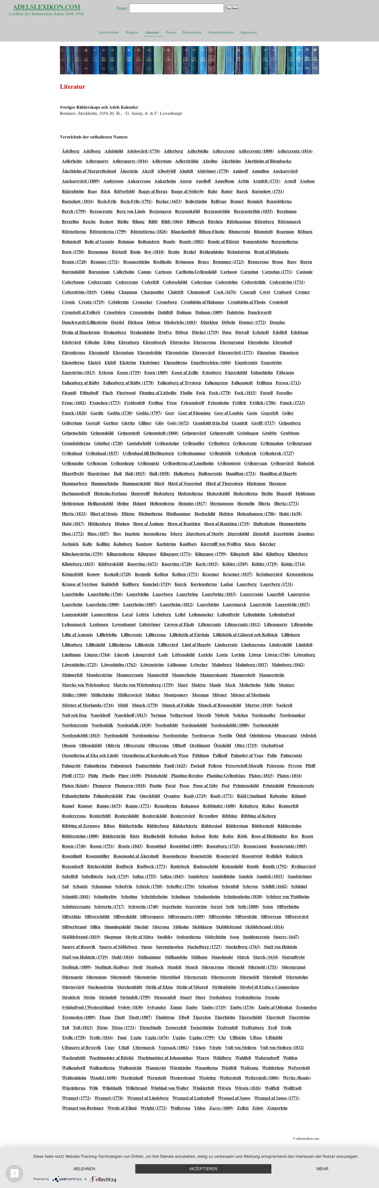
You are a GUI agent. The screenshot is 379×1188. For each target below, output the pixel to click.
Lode (163, 654)
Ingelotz (132, 533)
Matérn (198, 684)
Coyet (264, 292)
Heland (139, 503)
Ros (294, 836)
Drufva (165, 332)
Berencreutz (101, 211)
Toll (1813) (83, 1027)
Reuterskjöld (154, 815)
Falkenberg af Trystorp (179, 382)
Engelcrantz (246, 362)
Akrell (148, 171)
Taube (192, 1007)
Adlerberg (173, 151)
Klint (257, 553)
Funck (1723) (292, 402)
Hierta (264, 503)
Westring (207, 1077)
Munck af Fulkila (178, 705)
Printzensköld (246, 785)
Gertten (110, 422)
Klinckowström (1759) (82, 553)
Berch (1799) (74, 211)
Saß (65, 886)
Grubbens (290, 432)
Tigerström (299, 1017)
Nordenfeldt (166, 725)
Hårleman (256, 483)
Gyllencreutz (245, 443)
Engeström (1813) (78, 372)
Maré (183, 684)
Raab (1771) (221, 795)
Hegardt (284, 493)
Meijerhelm (250, 684)
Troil (272, 1027)
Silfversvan (271, 916)
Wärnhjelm (180, 1067)
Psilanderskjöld (108, 795)
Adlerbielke (198, 151)
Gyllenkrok (245, 453)
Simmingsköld (117, 926)
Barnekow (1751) (268, 191)
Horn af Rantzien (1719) (227, 523)
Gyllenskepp (122, 463)
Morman (200, 694)
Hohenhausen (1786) (256, 513)
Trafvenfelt (227, 1027)
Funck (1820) (74, 413)
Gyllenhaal (72, 453)
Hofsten (226, 513)
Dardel (117, 322)
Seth (230, 906)
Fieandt (69, 392)
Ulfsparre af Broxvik (81, 1047)
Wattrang (249, 1067)
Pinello (108, 775)
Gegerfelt (269, 413)
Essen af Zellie (184, 372)
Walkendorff (73, 1067)
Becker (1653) (169, 201)
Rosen (307, 836)
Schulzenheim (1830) (243, 896)
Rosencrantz (255, 846)
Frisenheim (218, 402)
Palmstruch (121, 765)
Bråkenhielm (211, 251)
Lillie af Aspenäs (77, 634)
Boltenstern (149, 241)
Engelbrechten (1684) (211, 362)
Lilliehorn (290, 634)
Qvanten (172, 795)
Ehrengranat (232, 342)
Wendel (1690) (103, 1077)
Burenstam (99, 271)
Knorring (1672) (142, 563)
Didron (153, 322)
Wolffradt (292, 1088)
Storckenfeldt (129, 987)
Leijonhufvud (282, 614)
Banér (227, 191)
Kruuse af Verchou (80, 584)
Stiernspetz (72, 977)
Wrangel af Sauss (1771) (276, 1098)
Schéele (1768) (149, 886)
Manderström (99, 674)
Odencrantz (286, 735)
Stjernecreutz (223, 977)
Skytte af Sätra (139, 936)
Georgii (93, 422)
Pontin (156, 785)
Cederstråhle (253, 282)
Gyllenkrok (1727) (277, 453)
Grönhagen (248, 432)
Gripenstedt (129, 432)
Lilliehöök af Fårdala (189, 634)
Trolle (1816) (101, 1037)
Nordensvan (203, 735)
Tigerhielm (224, 1017)
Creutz (68, 302)
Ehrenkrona (73, 352)
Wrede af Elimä (122, 1107)
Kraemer (210, 574)
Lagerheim (72, 604)
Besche (89, 221)
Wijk (93, 1088)
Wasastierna (206, 1067)
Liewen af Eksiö (179, 624)
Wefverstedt (299, 1067)
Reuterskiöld (127, 815)
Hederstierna (245, 493)
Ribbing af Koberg (258, 815)
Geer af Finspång (194, 413)
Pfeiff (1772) (73, 775)
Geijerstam (72, 422)
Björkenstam (239, 221)
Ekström (128, 362)
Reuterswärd (182, 815)
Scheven (250, 886)
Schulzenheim (207, 896)
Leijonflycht (228, 614)
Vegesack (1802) (173, 1047)
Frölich (239, 402)
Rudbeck (124, 866)
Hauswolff (140, 493)
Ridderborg (158, 825)
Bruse (277, 261)
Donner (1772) (252, 322)
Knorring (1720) (176, 563)
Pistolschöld (156, 775)
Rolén (228, 836)
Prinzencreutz (301, 785)
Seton (267, 906)
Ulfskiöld (274, 1037)
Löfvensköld (183, 654)
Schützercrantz (76, 906)
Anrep (186, 181)
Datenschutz (192, 32)
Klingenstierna (120, 553)
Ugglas (179, 1037)
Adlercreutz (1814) (294, 151)
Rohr (214, 836)
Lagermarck (234, 604)
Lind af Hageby (196, 644)
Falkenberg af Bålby (81, 382)
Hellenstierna (162, 503)
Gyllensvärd (282, 463)
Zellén (243, 1107)
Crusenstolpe (142, 312)
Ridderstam (237, 825)
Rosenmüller (98, 856)
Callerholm (123, 271)
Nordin (225, 735)
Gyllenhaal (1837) (102, 453)
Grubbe (269, 432)
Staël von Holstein (280, 946)
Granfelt (239, 422)
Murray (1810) (258, 705)
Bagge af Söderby (187, 191)
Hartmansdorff (76, 493)
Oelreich (309, 735)
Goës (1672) (178, 422)
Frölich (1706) (263, 402)
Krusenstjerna (299, 574)
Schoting (129, 896)
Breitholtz (162, 261)
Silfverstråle (246, 916)
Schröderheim (154, 896)
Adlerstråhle (187, 161)
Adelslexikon (108, 32)
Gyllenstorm (229, 463)
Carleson (163, 271)
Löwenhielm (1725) (79, 664)
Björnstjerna (74, 231)
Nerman (158, 715)
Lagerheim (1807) (139, 604)
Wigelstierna (73, 1088)
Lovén (222, 654)
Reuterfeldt (100, 815)
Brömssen (184, 261)
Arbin (243, 181)
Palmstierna (95, 765)
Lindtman (71, 654)
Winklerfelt (203, 1088)
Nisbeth (222, 715)
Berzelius (70, 221)
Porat (170, 785)
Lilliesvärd (168, 644)
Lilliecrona (156, 634)
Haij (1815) (135, 473)
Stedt (138, 967)
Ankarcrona (139, 181)
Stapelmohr (222, 957)
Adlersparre (96, 161)
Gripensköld (102, 432)
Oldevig (113, 745)
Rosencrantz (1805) (289, 846)
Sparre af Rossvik (78, 946)
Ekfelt (110, 362)
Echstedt (260, 332)
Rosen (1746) (74, 846)
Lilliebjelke (107, 634)
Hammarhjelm (104, 483)
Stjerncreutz (195, 977)
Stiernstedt (120, 977)
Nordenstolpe (175, 735)
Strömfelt (108, 997)
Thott (119, 1017)
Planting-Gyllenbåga (226, 775)
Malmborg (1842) (288, 664)
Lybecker (199, 664)
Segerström (196, 906)
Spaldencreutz (256, 936)
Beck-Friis (107, 201)
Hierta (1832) (74, 513)
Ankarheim (165, 181)
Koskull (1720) (117, 574)
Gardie (96, 413)
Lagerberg (247, 584)
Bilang (138, 221)
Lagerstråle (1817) (292, 604)
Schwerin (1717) (109, 906)
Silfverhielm (288, 906)
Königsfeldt (72, 574)
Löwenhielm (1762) (119, 664)
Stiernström (145, 977)
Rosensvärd (227, 856)
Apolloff (203, 181)
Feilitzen (264, 382)
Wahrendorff (267, 1057)
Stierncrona (213, 967)
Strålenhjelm (224, 987)
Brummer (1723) (228, 261)
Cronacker (142, 302)
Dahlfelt (165, 312)
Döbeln (228, 322)
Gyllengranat (299, 443)
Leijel (180, 614)
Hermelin (246, 503)
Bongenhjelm (255, 241)
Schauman (102, 886)
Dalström (235, 312)
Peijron (215, 765)
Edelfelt (280, 332)
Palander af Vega (247, 755)
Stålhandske (176, 957)
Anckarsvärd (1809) (81, 181)
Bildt (153, 221)
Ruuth (253, 866)
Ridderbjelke (131, 825)
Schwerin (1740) (143, 906)
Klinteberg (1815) (78, 563)
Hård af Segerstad (185, 483)
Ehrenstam (123, 352)
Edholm (92, 342)
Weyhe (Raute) (297, 1077)
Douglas (277, 322)
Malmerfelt (72, 674)
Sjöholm (181, 926)
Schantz (80, 886)
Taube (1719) (213, 1007)
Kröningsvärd (269, 574)
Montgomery (176, 694)
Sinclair (141, 926)
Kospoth (143, 574)
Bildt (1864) (172, 221)
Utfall (123, 1047)
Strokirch (71, 997)
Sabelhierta (92, 876)
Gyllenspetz (148, 463)
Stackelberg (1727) (204, 946)
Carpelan (249, 271)
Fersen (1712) (288, 382)
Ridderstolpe (289, 825)
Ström (89, 997)
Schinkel (299, 886)
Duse (227, 332)
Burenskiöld (73, 271)
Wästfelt (229, 1067)
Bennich (255, 201)
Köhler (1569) (235, 563)
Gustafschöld (139, 443)
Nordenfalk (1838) (134, 725)
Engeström (271, 362)
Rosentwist (252, 856)
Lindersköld (280, 644)
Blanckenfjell (183, 231)
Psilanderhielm (76, 795)
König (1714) (293, 563)
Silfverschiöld (97, 916)
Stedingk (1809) (76, 967)
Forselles (284, 392)
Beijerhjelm (196, 201)
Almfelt (186, 171)
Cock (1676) (225, 292)
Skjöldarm (202, 926)
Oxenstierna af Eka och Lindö (90, 755)
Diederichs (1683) (180, 322)
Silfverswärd (297, 916)
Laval (127, 614)
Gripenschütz (74, 432)
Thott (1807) (140, 1017)
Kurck (181, 584)
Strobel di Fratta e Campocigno (269, 987)
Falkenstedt (242, 382)
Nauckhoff (100, 715)
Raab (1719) (195, 795)
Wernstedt (156, 1077)
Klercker (267, 543)
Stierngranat (293, 967)
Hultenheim (264, 523)
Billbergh (195, 221)
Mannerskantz (214, 674)
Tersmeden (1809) (78, 1017)
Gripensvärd (194, 432)
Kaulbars (188, 543)
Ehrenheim (258, 342)
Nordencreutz (75, 725)
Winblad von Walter (170, 1088)
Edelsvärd (71, 342)
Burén (306, 261)
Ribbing (229, 815)
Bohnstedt (71, 241)
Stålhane (199, 957)
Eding (109, 342)
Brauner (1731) (104, 261)
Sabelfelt (70, 876)
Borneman (98, 251)
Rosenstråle (201, 856)
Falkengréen (216, 382)
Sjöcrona (160, 926)
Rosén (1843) (130, 846)
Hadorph (305, 463)
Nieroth (204, 715)
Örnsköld (222, 745)
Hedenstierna (190, 493)
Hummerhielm (292, 523)
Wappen (132, 32)
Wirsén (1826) (248, 1088)
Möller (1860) (74, 694)
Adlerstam (161, 161)
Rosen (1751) (102, 846)
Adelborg (92, 151)
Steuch (191, 967)
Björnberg (264, 221)
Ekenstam (266, 352)
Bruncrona (258, 261)
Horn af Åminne (148, 523)
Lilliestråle (145, 644)
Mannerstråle (271, 674)
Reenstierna (165, 805)
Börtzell (119, 251)
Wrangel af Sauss (234, 1098)
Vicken (199, 1047)
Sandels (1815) (270, 876)
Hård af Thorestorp (224, 483)
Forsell (266, 392)
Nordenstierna (145, 735)
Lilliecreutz (131, 634)
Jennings (306, 533)
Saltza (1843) (172, 876)
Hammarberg (74, 483)
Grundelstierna (76, 443)
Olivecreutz (134, 745)
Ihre (117, 533)
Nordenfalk (102, 725)
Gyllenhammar (192, 453)
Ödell (241, 735)
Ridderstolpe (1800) (80, 836)
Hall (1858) (159, 473)
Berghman (287, 211)
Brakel (189, 251)
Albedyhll (166, 171)
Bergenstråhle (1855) (253, 211)
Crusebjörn (115, 312)
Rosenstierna (174, 856)
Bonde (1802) (191, 241)
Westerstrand (182, 1077)
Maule (215, 684)
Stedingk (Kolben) (112, 967)
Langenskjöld (75, 614)
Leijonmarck (74, 624)
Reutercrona (74, 815)
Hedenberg (163, 493)
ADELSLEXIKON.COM (46, 6)
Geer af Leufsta (228, 413)
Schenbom (208, 886)
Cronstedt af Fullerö (81, 312)
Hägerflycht (73, 473)
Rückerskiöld (99, 866)
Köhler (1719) (264, 563)
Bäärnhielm (73, 191)
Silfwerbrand (74, 926)
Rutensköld (232, 866)
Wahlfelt (243, 1057)
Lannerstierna (104, 614)
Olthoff (179, 745)
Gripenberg (290, 422)
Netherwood (181, 715)
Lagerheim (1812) (176, 604)
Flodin (186, 392)
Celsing (108, 292)
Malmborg (222, 664)
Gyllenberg (219, 443)
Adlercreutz (223, 151)
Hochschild (204, 513)
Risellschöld (154, 836)
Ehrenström (177, 352)
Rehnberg (248, 805)
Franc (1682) (74, 402)
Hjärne (128, 513)
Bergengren (160, 211)
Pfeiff (310, 765)
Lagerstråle (261, 604)
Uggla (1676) (157, 1037)
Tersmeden (306, 1007)
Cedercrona (126, 282)
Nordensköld (116, 735)
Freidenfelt (134, 402)
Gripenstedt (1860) (160, 432)
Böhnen (305, 231)
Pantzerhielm (148, 765)
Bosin (135, 251)
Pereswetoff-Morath (244, 765)
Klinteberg (298, 553)
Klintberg (275, 553)
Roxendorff (73, 866)
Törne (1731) (124, 1027)
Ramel (68, 805)
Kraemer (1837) (237, 574)
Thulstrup (165, 1017)
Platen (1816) (289, 775)
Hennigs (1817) (192, 503)
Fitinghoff (89, 392)
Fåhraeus (285, 372)
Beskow (107, 221)
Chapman (127, 292)
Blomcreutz (239, 231)
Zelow (258, 1107)
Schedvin (123, 886)
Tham (104, 1017)
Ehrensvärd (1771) (236, 352)
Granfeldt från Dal (210, 422)
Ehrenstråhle (149, 352)
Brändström (238, 251)
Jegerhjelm (283, 533)
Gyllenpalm (73, 463)
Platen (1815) (261, 775)
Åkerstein (129, 171)
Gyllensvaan (255, 463)
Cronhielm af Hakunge (202, 302)
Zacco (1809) (221, 1107)
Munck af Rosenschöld (219, 705)
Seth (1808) (248, 906)
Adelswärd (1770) (143, 151)
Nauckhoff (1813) (130, 715)
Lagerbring (187, 594)
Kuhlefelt (109, 584)
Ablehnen (84, 1168)
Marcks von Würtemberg (86, 684)
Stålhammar (149, 957)
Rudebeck (180, 866)
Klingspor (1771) (175, 553)
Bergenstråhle (217, 211)
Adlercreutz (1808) (256, 151)
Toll (65, 1027)
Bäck (105, 191)
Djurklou (209, 322)
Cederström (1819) (79, 292)
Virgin (215, 1047)
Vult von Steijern (240, 1047)
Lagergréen (299, 594)
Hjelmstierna (150, 513)
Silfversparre (152, 916)
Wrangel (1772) (76, 1098)
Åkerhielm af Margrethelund (89, 171)
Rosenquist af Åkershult (136, 856)
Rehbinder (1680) (219, 805)
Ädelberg (70, 151)
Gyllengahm (272, 443)
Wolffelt (272, 1088)
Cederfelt (150, 282)
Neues (171, 32)
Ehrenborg (128, 342)
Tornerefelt (175, 1027)
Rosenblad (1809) (186, 846)
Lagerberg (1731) (276, 584)
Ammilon (260, 171)
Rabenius (278, 795)
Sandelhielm (223, 876)
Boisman (126, 241)
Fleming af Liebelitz (157, 392)
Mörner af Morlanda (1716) (88, 705)
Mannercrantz (129, 674)
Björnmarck (289, 221)
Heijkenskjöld (100, 503)
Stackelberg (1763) (243, 946)
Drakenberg (114, 332)
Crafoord (283, 292)
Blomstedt (263, 231)
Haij (118, 473)
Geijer (288, 413)
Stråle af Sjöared (192, 987)
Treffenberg (252, 1027)
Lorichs (205, 654)
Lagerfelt (275, 594)
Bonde (169, 241)
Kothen (161, 574)
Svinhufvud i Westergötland (88, 1007)
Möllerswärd (130, 694)
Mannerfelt (157, 674)
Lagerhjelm (208, 604)
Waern (202, 1057)
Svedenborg (220, 997)
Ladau (227, 584)
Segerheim (172, 906)
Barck (242, 191)
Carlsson (228, 271)
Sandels (246, 876)
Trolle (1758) (74, 1037)
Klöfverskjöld (110, 563)
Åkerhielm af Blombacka (267, 161)
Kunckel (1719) (157, 584)
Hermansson (222, 503)
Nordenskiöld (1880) (230, 725)
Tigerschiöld (250, 1017)
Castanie (304, 271)
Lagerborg (163, 594)
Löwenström (152, 664)
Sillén (95, 926)
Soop (234, 936)
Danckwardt (260, 312)
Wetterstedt (230, 1077)
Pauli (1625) (175, 765)
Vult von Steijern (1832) (282, 1047)
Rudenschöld (205, 866)
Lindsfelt (304, 644)
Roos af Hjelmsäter (269, 836)
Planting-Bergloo (187, 775)
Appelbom (224, 181)
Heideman (305, 493)
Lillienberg (72, 644)
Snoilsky (165, 936)
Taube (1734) (242, 1007)
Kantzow (144, 543)
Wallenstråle (130, 1067)
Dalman (183, 312)
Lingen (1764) (97, 654)
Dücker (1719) (205, 332)
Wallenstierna (102, 1067)
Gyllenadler (194, 443)
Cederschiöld (175, 282)
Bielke (123, 221)
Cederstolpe (226, 282)
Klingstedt (239, 553)
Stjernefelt (249, 977)
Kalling (103, 543)
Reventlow (208, 815)
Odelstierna (260, 735)
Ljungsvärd (144, 654)
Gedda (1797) (148, 413)
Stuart (186, 997)
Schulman (180, 896)
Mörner (219, 694)
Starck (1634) (265, 957)
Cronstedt (278, 302)
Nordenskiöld (194, 725)
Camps (144, 271)
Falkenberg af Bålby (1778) (128, 382)
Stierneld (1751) (263, 967)
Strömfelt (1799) (135, 997)
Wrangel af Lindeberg (148, 1098)
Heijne (123, 503)
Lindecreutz (226, 644)
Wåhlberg (222, 1057)
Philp (93, 775)
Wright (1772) (154, 1107)
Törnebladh (150, 1027)
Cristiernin (118, 302)
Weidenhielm (74, 1077)
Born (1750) (73, 251)
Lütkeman (177, 664)
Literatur (152, 32)
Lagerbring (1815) (219, 594)
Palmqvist (71, 765)
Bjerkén (215, 221)
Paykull (198, 765)
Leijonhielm (254, 614)
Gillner (144, 422)
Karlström (166, 543)
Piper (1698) (130, 775)
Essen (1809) (156, 372)
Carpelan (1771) (277, 271)
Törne (102, 1027)
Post (225, 785)
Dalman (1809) (209, 312)
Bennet (237, 201)
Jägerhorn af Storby (205, 533)
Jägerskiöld (238, 533)
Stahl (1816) (123, 957)
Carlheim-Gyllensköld (196, 271)
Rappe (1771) (138, 805)
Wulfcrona (180, 1107)
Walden (290, 1057)
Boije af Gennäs (99, 241)
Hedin (267, 493)
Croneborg (166, 302)
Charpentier (152, 292)
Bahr (213, 191)
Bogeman (285, 231)
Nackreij (284, 705)
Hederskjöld (218, 493)
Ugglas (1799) (202, 1037)
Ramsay (85, 805)
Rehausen (190, 805)
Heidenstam (73, 503)
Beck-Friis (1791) (136, 201)
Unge (110, 1047)
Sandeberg (198, 876)
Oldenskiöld (90, 745)
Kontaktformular (221, 32)
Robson (198, 836)
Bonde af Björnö (223, 241)
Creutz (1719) (91, 302)
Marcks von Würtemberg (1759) (143, 684)
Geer (169, 413)
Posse (185, 785)
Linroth (121, 654)
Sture (200, 997)
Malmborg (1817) (251, 664)
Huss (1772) (73, 533)
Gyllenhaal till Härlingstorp (148, 453)
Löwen (255, 654)
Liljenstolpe (302, 624)
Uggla (136, 1037)
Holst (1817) (73, 523)
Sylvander (156, 1007)
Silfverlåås (71, 916)
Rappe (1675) (109, 805)
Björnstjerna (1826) (148, 231)
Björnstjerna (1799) (108, 231)
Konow (93, 574)
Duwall (242, 332)
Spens (146, 946)
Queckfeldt (150, 795)
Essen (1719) (129, 372)
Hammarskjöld (136, 483)
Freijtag (155, 402)
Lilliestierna (120, 644)
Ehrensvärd (203, 352)
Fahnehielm (262, 372)
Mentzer (286, 684)
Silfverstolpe (220, 916)
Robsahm (178, 836)
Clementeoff (198, 292)
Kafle (87, 543)
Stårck (243, 957)
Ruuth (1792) (274, 866)
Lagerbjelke (138, 594)
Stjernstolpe (297, 977)
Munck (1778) (145, 705)
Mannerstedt (243, 674)
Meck (230, 684)
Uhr (222, 1037)
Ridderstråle (114, 836)
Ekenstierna (73, 362)
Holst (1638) (290, 513)
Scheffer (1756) (180, 886)
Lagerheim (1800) (102, 604)
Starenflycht (293, 957)
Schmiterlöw (105, 896)
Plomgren (102, 785)
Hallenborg (184, 473)
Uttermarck (144, 1047)
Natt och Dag (74, 715)
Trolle (286, 1027)
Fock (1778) (220, 392)
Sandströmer (300, 876)
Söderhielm (215, 936)
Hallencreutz (210, 473)
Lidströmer (150, 624)
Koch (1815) (207, 563)
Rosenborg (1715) (223, 846)
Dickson (135, 322)
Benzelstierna (279, 201)
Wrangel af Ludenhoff (193, 1098)
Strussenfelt (165, 997)
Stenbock (155, 967)
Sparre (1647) (286, 936)
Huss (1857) (98, 533)
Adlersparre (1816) (130, 161)
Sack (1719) (118, 876)
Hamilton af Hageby (278, 473)
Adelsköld (114, 151)
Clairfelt (175, 292)
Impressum (249, 32)
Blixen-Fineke (212, 231)
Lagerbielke (73, 594)
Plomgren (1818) (130, 785)
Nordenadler (264, 715)
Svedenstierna (248, 997)
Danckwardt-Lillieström (84, 322)
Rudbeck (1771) (152, 866)
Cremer (302, 292)
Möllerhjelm (102, 694)
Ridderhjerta (185, 825)
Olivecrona (158, 745)
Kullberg (130, 584)
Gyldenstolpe (167, 443)
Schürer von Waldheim (287, 896)
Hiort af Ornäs (104, 513)
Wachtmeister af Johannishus (165, 1057)
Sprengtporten (169, 946)
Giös (159, 422)
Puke (131, 795)
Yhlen (199, 1107)
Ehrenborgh (154, 342)
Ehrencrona (204, 342)
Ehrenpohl (99, 352)
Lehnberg (162, 614)
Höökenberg (99, 523)
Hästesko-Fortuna (110, 493)
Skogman (113, 936)
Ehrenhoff (282, 342)
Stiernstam (96, 977)
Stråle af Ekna (159, 987)
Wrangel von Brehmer (83, 1107)
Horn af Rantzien (184, 523)
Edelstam (299, 332)
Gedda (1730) (120, 413)
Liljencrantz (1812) (243, 624)
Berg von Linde (131, 211)
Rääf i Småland (251, 795)
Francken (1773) (105, 402)
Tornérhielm (202, 1027)
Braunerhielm (136, 261)
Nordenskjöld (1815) (81, 735)
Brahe (174, 251)
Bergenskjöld (187, 211)
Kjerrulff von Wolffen (221, 543)
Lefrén (142, 614)
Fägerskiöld (236, 372)
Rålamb (298, 795)
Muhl (123, 705)
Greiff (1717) (263, 422)
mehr (323, 1168)
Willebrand (136, 1088)
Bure (292, 261)
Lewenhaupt (124, 624)
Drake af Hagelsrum (81, 332)
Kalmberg (122, 543)
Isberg (176, 533)
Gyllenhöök (220, 453)
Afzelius (210, 161)
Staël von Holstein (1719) (85, 957)
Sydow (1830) (130, 1007)
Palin (272, 755)
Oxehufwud (272, 745)
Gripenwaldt (222, 432)
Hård (159, 483)
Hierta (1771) (286, 503)
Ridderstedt (263, 825)
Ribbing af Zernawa (81, 825)
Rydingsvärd (303, 866)
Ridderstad (211, 825)
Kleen (250, 543)
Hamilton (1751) (241, 473)
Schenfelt (230, 886)
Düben (181, 332)
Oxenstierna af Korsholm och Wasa (155, 755)
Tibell (183, 1017)
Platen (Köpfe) (75, 785)
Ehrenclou (180, 342)
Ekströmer (150, 362)
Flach (107, 392)
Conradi (248, 292)
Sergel (216, 906)
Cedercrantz (100, 282)
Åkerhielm (231, 161)
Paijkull (220, 755)
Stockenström (100, 987)
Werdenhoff (132, 1077)
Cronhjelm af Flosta (247, 302)
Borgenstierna (284, 241)
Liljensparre (275, 624)
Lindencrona (253, 644)
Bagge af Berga (152, 191)
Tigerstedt (275, 1017)
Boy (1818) (154, 251)
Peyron (295, 765)
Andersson (113, 181)
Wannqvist (156, 1067)
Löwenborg (304, 654)
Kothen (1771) (185, 574)
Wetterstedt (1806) (262, 1077)
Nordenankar (292, 715)
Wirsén (224, 1088)
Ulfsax (256, 1037)
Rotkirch (294, 856)
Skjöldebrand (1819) (81, 936)
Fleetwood (126, 392)
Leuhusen (99, 624)
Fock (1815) (245, 392)
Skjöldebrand (229, 926)
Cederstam (201, 282)
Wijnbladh (112, 1088)
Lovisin (238, 654)
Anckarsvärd (285, 171)
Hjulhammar (178, 513)
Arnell (290, 181)
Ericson (106, 372)
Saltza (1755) (144, 876)
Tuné (122, 1037)
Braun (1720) (74, 261)
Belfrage (219, 201)
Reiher (268, 805)
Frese (172, 402)
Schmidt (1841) (76, 896)
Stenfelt (174, 967)
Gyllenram (97, 463)
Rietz (135, 836)
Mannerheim (184, 674)
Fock (200, 392)
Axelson (307, 181)
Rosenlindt (72, 856)
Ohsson (69, 745)
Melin (269, 684)
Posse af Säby (205, 785)
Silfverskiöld (125, 916)
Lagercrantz (251, 594)
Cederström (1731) (287, 282)
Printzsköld (273, 785)
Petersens (275, 765)
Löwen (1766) (277, 654)
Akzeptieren (203, 1168)
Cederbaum (73, 282)
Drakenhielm (142, 332)
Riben (109, 825)
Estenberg (211, 372)
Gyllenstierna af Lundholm (188, 463)
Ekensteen (289, 352)
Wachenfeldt (73, 1057)
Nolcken (240, 715)
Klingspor (147, 553)
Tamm (176, 1007)
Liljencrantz (209, 624)
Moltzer (152, 694)
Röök (242, 836)
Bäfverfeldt (124, 191)
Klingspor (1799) (210, 553)
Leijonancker (201, 614)
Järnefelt (261, 533)
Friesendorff (192, 402)
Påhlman (200, 755)
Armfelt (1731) (266, 181)
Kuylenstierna (204, 584)
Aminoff (240, 171)
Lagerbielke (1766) (105, 594)
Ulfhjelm (238, 1037)
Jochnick (70, 543)
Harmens (277, 483)
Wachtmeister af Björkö (111, 1057)
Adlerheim (72, 161)
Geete (252, 413)
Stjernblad (170, 977)
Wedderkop (273, 1067)
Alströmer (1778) (213, 171)
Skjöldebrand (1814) (264, 926)
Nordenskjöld (266, 725)
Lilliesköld (95, 644)
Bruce (203, 261)
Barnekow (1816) (78, 201)
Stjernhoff (272, 977)
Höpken (122, 523)
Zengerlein (277, 1107)
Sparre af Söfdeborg (118, 946)
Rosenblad (156, 846)
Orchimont (200, 745)
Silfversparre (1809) (186, 916)
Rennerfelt (289, 805)
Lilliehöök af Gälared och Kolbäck (245, 634)
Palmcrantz (291, 755)
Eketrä (94, 362)
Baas (92, 191)
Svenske (272, 997)
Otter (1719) (246, 745)
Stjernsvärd (73, 987)
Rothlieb (274, 856)
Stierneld (236, 967)
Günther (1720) (108, 443)
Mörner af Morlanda (250, 694)
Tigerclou (202, 1017)
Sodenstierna (188, 936)
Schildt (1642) (274, 886)
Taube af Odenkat (275, 1007)
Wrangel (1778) (108, 1098)
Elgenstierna (175, 362)
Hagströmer (98, 473)
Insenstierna (154, 533)
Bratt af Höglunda (271, 251)
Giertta (128, 422)
